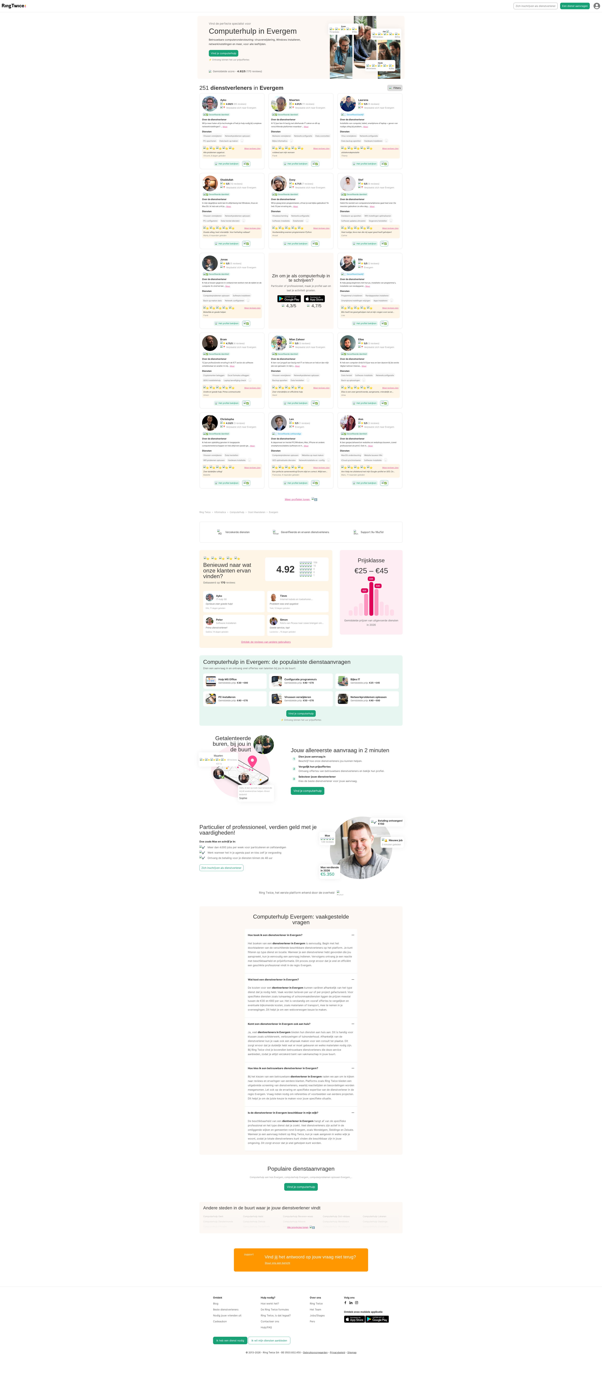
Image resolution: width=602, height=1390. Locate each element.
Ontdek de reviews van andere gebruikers (266, 641)
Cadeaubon (220, 1321)
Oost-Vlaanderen (256, 512)
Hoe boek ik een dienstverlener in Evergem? (275, 935)
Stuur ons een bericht (277, 1263)
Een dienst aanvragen (575, 6)
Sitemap (351, 1352)
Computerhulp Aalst (253, 1216)
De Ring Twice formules (275, 1309)
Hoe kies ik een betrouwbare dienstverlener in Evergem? (283, 1068)
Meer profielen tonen (297, 499)
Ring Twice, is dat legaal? (276, 1315)
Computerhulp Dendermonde (218, 1221)
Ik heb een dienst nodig (230, 1340)
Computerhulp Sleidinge (375, 1221)
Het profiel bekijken (228, 163)
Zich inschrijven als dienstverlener (536, 6)
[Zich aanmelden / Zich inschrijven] (597, 6)
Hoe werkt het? (270, 1303)
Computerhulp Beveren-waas (298, 1216)
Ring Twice (205, 512)
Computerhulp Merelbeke (336, 1221)
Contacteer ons (270, 1321)
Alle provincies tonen (297, 1227)
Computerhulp (237, 512)
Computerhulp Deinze (254, 1221)
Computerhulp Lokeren (374, 1216)
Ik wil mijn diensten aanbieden (269, 1340)
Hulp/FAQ (266, 1327)
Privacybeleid (337, 1352)
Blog (215, 1303)
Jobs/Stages (317, 1315)
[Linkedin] (351, 1303)
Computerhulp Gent (213, 1216)
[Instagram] (356, 1303)
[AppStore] (314, 298)
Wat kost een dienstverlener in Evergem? (273, 979)
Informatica (220, 512)
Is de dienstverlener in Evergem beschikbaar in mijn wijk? (283, 1112)
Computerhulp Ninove (294, 1221)
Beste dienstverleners (225, 1309)
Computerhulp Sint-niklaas (336, 1216)
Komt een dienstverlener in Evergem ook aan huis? (279, 1023)
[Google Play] (289, 298)
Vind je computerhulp (223, 53)
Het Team (315, 1309)
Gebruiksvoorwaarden (315, 1352)
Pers (312, 1321)
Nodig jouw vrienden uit (227, 1315)
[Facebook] (345, 1303)
